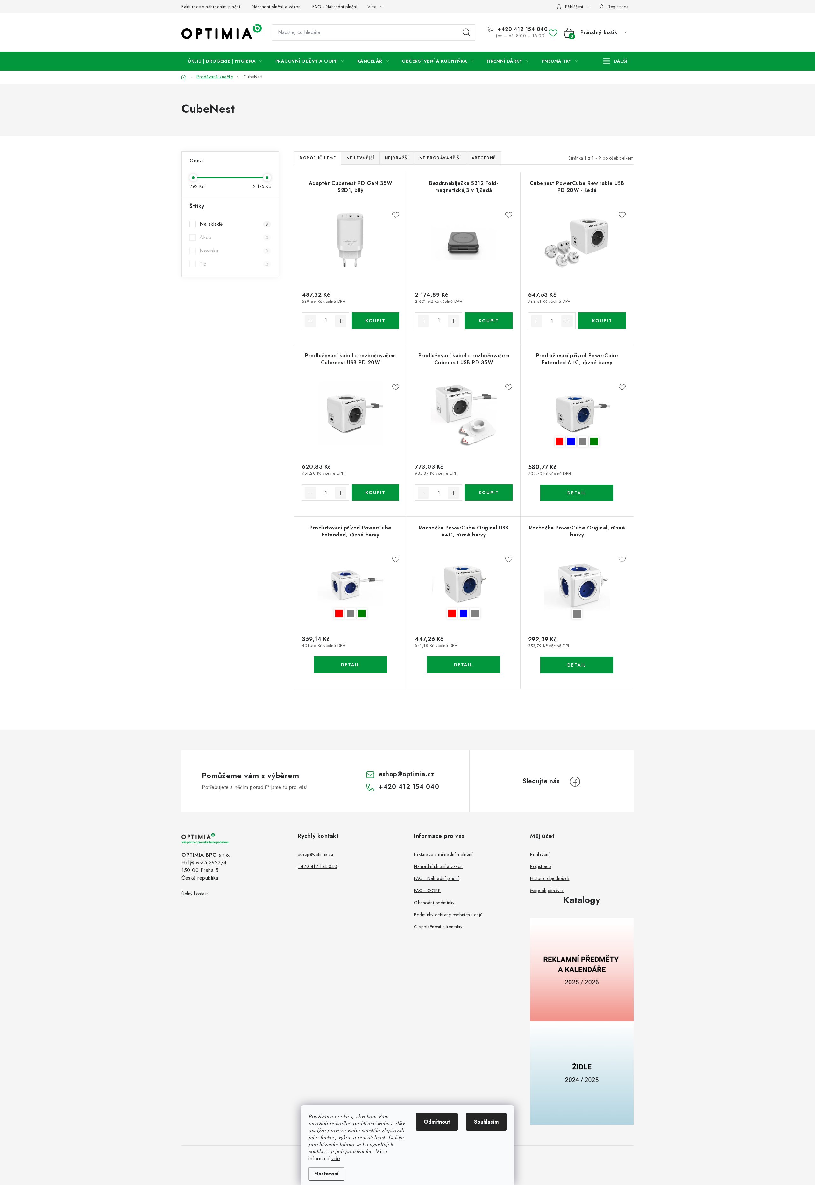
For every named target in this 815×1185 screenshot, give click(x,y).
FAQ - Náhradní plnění (335, 7)
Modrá (571, 441)
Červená (559, 441)
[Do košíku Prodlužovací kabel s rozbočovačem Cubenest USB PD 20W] (375, 492)
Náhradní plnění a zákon (276, 7)
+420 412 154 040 (522, 29)
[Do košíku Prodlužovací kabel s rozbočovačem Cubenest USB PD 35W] (488, 492)
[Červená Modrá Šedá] (463, 586)
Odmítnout (437, 1121)
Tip (234, 264)
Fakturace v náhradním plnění (210, 7)
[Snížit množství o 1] (310, 321)
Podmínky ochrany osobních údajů (448, 915)
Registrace (618, 7)
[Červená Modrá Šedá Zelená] (577, 414)
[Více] (615, 61)
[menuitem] (225, 61)
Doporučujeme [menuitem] (318, 158)
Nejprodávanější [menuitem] (440, 158)
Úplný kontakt (194, 894)
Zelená (594, 441)
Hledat (466, 32)
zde (335, 1158)
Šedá (582, 441)
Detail (576, 493)
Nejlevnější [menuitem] (360, 158)
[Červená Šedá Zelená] (350, 586)
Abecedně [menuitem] (483, 158)
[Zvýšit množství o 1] (340, 321)
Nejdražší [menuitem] (397, 158)
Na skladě (234, 224)
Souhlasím (486, 1121)
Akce (234, 237)
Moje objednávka (547, 890)
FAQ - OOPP (427, 890)
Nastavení (326, 1173)
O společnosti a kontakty (438, 927)
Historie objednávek (550, 878)
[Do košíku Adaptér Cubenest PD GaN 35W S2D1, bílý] (375, 320)
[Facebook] (575, 782)
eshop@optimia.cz (406, 774)
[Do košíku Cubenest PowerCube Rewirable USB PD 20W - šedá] (602, 320)
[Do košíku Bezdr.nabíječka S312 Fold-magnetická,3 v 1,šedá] (488, 320)
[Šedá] (577, 586)
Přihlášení (539, 854)
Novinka (234, 250)
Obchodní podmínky (434, 902)
